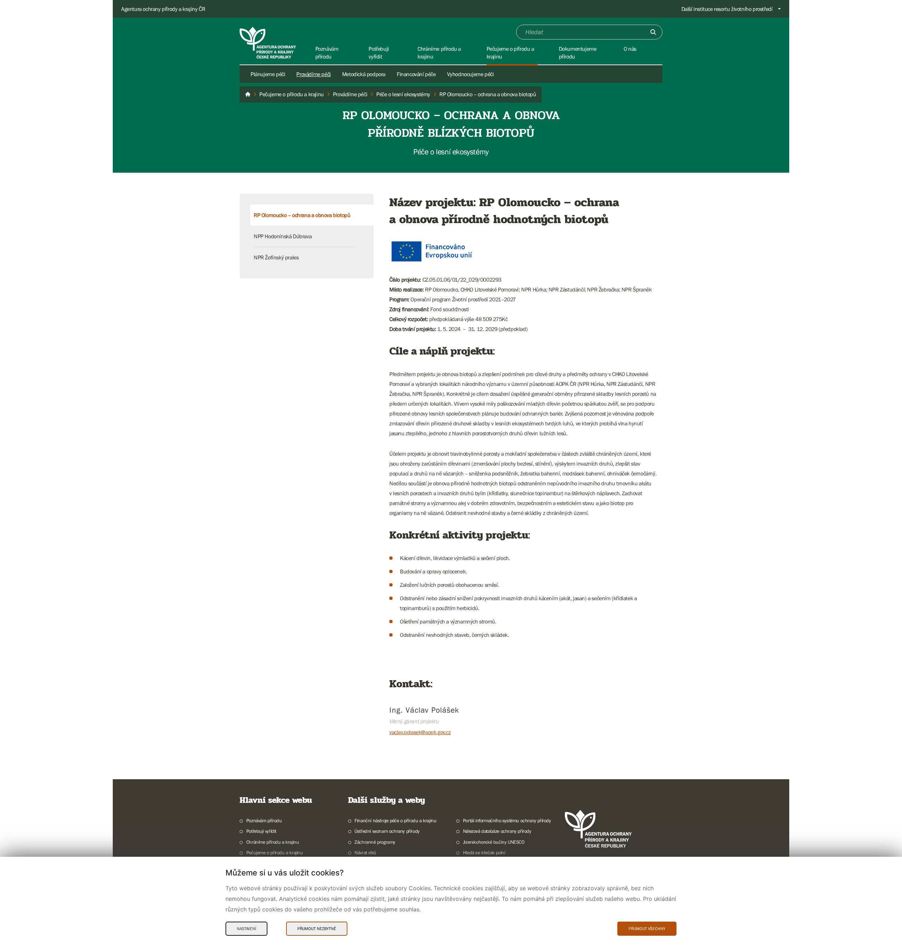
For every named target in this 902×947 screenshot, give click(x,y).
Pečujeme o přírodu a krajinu (274, 852)
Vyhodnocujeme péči (470, 74)
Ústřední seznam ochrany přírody (387, 831)
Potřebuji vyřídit (261, 831)
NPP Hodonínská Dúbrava (282, 236)
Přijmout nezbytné (316, 928)
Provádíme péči (313, 74)
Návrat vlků (365, 852)
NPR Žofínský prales (276, 257)
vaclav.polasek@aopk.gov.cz (420, 732)
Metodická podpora (363, 74)
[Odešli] (653, 32)
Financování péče (416, 74)
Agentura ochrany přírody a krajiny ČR (163, 9)
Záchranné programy (374, 842)
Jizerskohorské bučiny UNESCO (494, 842)
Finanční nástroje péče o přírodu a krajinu (395, 820)
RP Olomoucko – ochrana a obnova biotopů (302, 215)
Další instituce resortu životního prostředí (727, 9)
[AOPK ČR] (248, 94)
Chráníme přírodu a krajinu (272, 842)
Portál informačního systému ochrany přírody (507, 820)
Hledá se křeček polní (484, 852)
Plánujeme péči (268, 74)
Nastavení (246, 928)
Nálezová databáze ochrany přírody (497, 831)
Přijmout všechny (647, 928)
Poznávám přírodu (264, 820)
